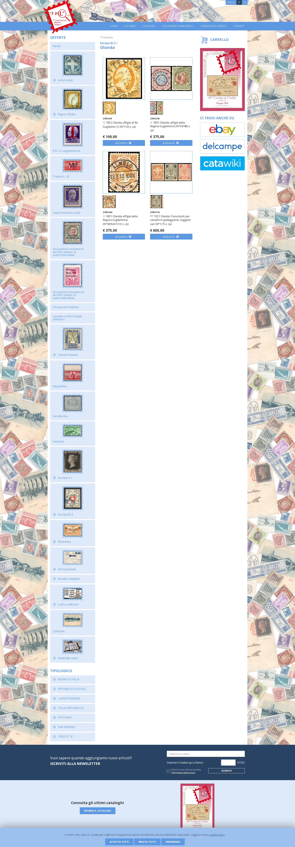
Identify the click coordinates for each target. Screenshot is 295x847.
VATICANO (65, 717)
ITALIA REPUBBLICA (71, 708)
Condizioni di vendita (213, 26)
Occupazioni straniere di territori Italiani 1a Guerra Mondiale (68, 252)
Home (113, 26)
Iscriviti (226, 770)
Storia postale (67, 569)
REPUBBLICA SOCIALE (72, 689)
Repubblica (60, 386)
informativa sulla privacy (183, 772)
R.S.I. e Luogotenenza (66, 151)
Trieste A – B (61, 176)
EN (244, 2)
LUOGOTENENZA (69, 698)
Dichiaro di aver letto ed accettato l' (186, 771)
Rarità (56, 46)
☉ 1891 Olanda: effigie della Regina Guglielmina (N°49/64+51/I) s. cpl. (120, 220)
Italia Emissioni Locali (66, 213)
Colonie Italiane (68, 355)
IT (239, 2)
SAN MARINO (66, 727)
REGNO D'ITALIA (68, 679)
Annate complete (69, 579)
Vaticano (58, 441)
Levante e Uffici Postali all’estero (67, 317)
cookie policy (217, 835)
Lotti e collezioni (68, 604)
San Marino (60, 416)
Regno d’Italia (66, 114)
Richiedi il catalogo (97, 810)
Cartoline (59, 631)
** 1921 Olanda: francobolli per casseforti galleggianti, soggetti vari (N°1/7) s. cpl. (170, 220)
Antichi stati (65, 80)
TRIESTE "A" (65, 736)
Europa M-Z (65, 514)
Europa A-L (65, 478)
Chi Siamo (130, 26)
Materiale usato (68, 658)
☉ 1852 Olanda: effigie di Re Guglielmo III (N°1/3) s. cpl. (120, 125)
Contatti (238, 26)
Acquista (121, 143)
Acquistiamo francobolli (177, 26)
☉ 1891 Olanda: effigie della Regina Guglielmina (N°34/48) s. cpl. (170, 126)
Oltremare (64, 542)
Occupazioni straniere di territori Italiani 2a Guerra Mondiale (68, 295)
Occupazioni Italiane (66, 307)
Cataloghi (149, 26)
